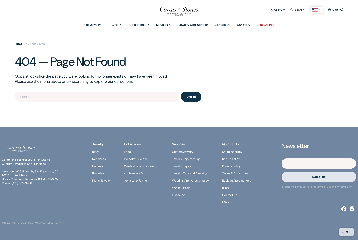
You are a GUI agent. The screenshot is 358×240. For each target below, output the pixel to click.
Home (18, 43)
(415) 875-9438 (22, 183)
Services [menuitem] (162, 25)
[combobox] (97, 97)
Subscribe (319, 177)
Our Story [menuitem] (243, 25)
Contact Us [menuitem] (222, 25)
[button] (277, 10)
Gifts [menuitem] (115, 25)
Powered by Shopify (51, 223)
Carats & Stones (25, 223)
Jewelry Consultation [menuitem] (193, 25)
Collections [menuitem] (137, 25)
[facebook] (344, 209)
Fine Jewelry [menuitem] (92, 25)
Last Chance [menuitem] (265, 25)
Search (191, 97)
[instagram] (352, 209)
